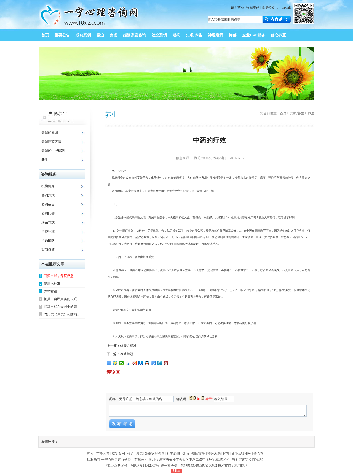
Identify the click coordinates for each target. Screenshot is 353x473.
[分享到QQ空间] (115, 363)
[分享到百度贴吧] (128, 363)
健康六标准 (128, 346)
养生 (44, 160)
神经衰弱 (214, 453)
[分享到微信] (121, 363)
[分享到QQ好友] (147, 363)
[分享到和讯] (166, 363)
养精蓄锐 (126, 354)
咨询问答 (48, 213)
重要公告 (102, 453)
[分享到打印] (153, 363)
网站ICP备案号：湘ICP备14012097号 (133, 465)
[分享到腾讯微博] (159, 363)
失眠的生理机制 (53, 151)
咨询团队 (48, 241)
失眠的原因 (49, 132)
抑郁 (226, 453)
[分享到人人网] (140, 363)
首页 (283, 113)
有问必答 (48, 250)
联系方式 (48, 222)
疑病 (185, 453)
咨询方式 (48, 195)
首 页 (90, 453)
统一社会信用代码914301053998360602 (189, 465)
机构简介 (48, 186)
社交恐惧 (173, 453)
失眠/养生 (297, 113)
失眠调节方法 (51, 141)
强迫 (130, 453)
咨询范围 (48, 204)
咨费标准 (48, 231)
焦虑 (139, 453)
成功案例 (118, 453)
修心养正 (260, 453)
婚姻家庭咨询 (155, 453)
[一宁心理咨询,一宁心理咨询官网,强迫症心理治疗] (90, 28)
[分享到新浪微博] (134, 363)
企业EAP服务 (241, 453)
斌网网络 (241, 465)
